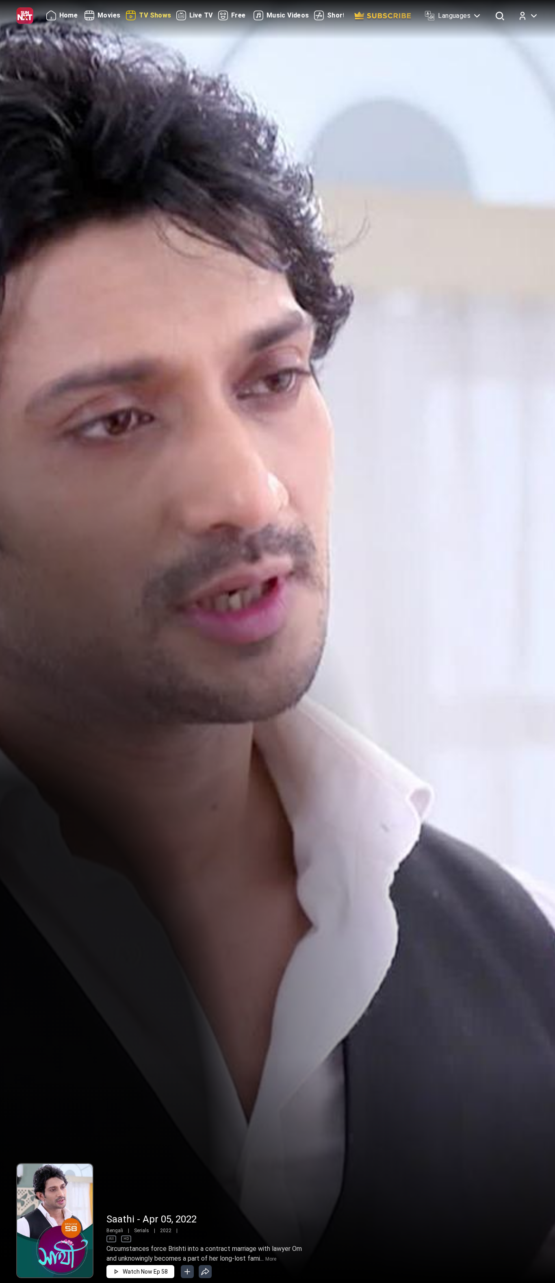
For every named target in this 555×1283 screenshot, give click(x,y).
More (270, 1259)
